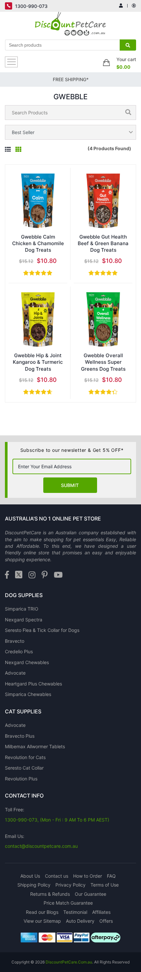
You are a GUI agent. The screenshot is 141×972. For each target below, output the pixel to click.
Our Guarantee (90, 894)
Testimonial (75, 912)
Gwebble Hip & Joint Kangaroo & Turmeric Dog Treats (38, 362)
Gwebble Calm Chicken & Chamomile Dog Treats (38, 243)
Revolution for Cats (25, 757)
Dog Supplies (24, 595)
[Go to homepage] (70, 25)
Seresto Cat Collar (24, 768)
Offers (106, 921)
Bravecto (14, 641)
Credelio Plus (19, 651)
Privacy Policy (70, 885)
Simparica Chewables (28, 694)
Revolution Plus (21, 778)
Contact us (56, 876)
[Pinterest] (45, 575)
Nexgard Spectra (23, 619)
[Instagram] (32, 575)
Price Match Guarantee (68, 903)
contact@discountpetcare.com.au (41, 846)
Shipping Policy (33, 885)
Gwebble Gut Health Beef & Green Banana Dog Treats (103, 243)
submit (70, 485)
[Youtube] (58, 575)
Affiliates (101, 912)
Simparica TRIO (21, 609)
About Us (30, 876)
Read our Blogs (42, 912)
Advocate (15, 673)
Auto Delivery (80, 921)
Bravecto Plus (19, 736)
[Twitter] (18, 575)
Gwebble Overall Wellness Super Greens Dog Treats (103, 362)
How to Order (87, 876)
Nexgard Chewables (27, 662)
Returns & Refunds (50, 894)
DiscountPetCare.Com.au (69, 962)
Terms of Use (105, 885)
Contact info (24, 795)
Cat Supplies (23, 711)
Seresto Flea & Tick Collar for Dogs (42, 630)
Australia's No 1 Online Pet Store (53, 518)
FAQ (111, 876)
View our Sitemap (42, 921)
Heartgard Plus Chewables (33, 683)
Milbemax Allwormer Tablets (35, 746)
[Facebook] (7, 575)
